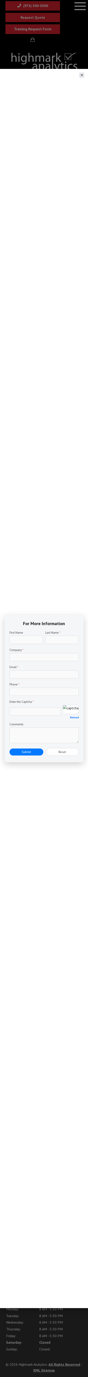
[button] (81, 75)
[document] (44, 688)
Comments (16, 724)
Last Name (52, 633)
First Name (16, 633)
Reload (74, 717)
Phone (14, 684)
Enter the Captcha (21, 702)
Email (14, 667)
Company (16, 650)
